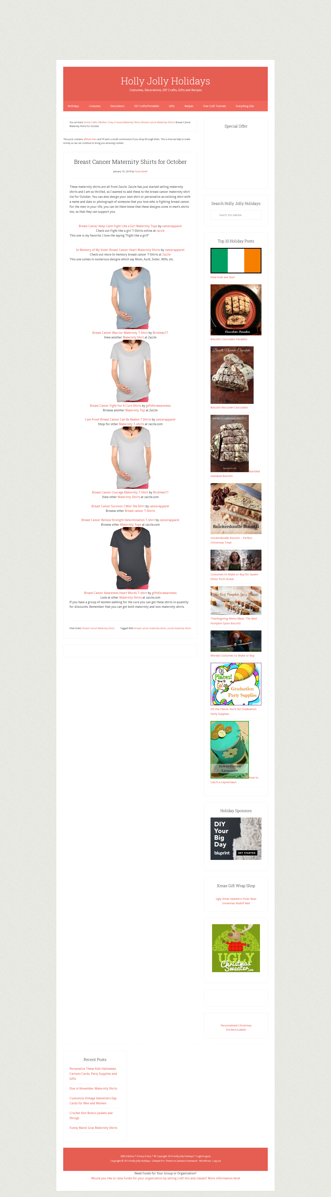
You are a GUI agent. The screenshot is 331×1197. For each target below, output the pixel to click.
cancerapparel (172, 226)
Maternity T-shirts (131, 424)
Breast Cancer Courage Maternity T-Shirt (120, 492)
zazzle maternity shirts (179, 628)
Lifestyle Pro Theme (162, 1161)
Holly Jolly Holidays (165, 80)
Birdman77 (160, 333)
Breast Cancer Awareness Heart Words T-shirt (115, 593)
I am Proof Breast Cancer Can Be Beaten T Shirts (118, 419)
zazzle (160, 231)
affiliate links (90, 139)
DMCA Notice (127, 1156)
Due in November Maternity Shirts (93, 1088)
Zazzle (166, 254)
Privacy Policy (144, 1156)
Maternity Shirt (133, 337)
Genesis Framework (187, 1161)
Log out (217, 1161)
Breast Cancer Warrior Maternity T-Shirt (120, 333)
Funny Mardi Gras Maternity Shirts (93, 1128)
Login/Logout (203, 1156)
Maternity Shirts (129, 497)
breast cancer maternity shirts (150, 628)
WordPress (205, 1161)
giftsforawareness (158, 406)
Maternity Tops (130, 524)
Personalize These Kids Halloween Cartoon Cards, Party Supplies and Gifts (93, 1074)
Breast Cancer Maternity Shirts (98, 628)
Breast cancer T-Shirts (140, 511)
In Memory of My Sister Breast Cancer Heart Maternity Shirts (118, 250)
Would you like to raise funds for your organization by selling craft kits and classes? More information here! (165, 1178)
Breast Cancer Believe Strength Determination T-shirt (118, 520)
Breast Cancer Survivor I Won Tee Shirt (118, 506)
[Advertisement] (115, 27)
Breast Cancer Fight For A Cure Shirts (115, 406)
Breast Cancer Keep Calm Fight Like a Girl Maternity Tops (118, 226)
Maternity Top (135, 410)
